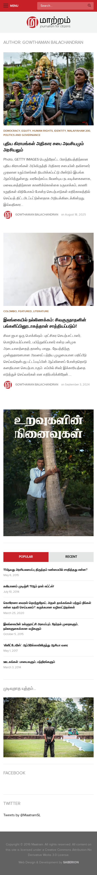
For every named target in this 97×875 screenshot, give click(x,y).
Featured (25, 311)
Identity (60, 131)
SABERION (71, 862)
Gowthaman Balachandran (36, 214)
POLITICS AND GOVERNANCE (21, 135)
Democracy (11, 131)
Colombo (10, 311)
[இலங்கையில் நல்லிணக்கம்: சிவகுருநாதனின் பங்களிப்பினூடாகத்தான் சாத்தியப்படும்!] (48, 269)
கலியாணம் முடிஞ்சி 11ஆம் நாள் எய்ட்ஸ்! (28, 586)
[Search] (89, 5)
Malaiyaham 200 (78, 131)
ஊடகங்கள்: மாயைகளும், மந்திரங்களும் (29, 662)
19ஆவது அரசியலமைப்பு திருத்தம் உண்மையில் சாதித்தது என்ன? (45, 570)
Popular (26, 557)
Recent (71, 557)
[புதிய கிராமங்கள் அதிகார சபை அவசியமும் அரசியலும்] (48, 88)
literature (41, 311)
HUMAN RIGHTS (42, 131)
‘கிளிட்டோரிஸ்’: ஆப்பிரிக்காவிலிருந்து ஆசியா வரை (35, 645)
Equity (26, 131)
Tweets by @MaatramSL (22, 815)
